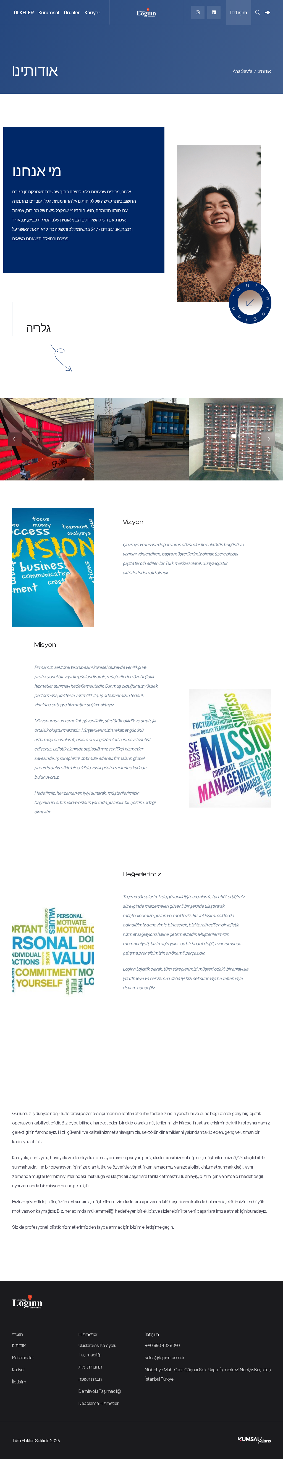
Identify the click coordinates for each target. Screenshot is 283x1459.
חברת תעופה (90, 1379)
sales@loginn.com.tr (164, 1357)
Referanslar (23, 1357)
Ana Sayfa (242, 71)
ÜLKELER (24, 12)
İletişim (238, 12)
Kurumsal (48, 12)
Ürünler (72, 12)
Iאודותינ (264, 71)
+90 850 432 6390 (162, 1345)
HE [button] (267, 12)
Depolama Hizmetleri (98, 1403)
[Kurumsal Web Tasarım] (254, 1440)
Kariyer (92, 12)
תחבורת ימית (90, 1367)
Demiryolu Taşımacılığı (99, 1391)
